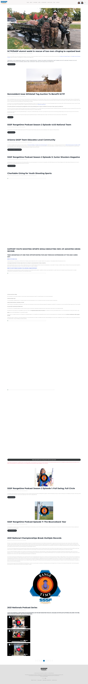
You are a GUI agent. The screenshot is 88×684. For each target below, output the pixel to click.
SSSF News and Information (31, 175)
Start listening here (11, 497)
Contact (57, 2)
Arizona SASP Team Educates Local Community (31, 140)
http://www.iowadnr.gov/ (41, 104)
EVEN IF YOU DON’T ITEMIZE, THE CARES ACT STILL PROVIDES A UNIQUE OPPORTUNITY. (22, 268)
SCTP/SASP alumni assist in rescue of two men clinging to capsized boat (43, 51)
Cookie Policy (54, 680)
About (31, 2)
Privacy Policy (34, 680)
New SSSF (25, 53)
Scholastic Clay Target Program (65, 56)
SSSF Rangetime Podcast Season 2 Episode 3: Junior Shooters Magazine (43, 157)
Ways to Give (49, 2)
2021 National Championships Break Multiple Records (34, 538)
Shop (54, 2)
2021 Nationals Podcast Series (22, 607)
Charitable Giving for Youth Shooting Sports (29, 173)
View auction (10, 117)
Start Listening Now (11, 165)
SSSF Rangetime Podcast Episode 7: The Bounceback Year (36, 522)
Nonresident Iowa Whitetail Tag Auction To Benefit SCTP (36, 94)
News (39, 2)
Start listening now (11, 132)
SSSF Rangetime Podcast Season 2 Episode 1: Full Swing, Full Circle (41, 488)
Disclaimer (39, 680)
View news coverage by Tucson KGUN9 (14, 149)
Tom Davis (12, 53)
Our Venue (35, 2)
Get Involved (43, 2)
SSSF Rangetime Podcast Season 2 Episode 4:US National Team (39, 124)
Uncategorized (29, 53)
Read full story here (11, 64)
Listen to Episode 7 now (12, 530)
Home (28, 2)
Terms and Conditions (46, 680)
